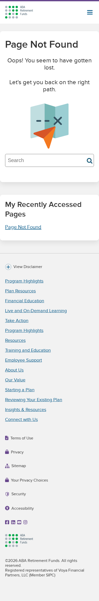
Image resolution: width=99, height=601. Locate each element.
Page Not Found (23, 227)
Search (90, 161)
